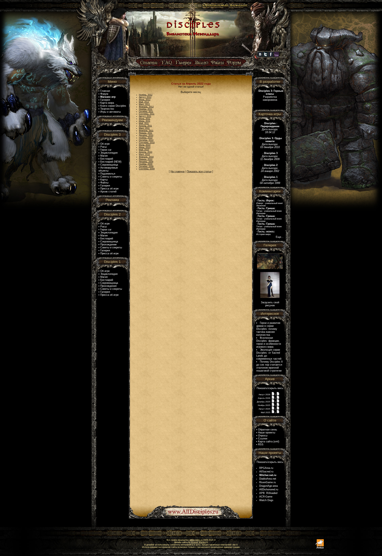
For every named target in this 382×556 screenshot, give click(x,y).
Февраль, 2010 (146, 157)
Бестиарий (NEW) (110, 161)
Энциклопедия (109, 152)
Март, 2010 (144, 154)
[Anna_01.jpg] (270, 297)
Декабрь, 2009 (146, 161)
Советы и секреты (111, 176)
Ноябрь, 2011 (145, 109)
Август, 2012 (145, 97)
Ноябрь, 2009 (145, 164)
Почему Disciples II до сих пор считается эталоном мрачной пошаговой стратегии (269, 366)
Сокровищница (109, 164)
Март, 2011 (144, 128)
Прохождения (108, 285)
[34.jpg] (270, 268)
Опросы (262, 435)
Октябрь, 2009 (146, 166)
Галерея (105, 99)
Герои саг (106, 149)
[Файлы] (217, 63)
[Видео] (201, 63)
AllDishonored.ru (268, 489)
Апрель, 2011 (145, 126)
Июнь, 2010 (144, 147)
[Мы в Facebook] (270, 56)
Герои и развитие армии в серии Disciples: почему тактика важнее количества (268, 328)
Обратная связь (267, 429)
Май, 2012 (144, 102)
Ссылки (262, 438)
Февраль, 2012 (146, 106)
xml (276, 441)
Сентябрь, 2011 (146, 114)
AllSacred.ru (266, 471)
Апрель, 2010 (145, 152)
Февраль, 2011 (146, 130)
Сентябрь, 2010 (147, 142)
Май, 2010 (144, 149)
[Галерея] (183, 63)
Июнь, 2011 (144, 121)
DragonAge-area (268, 485)
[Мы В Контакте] (260, 56)
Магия (104, 155)
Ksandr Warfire (198, 542)
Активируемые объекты (108, 169)
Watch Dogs (266, 500)
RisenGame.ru (267, 482)
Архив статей (108, 191)
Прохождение (108, 244)
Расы (103, 146)
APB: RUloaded (268, 493)
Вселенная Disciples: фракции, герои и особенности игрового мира (268, 342)
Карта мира (107, 102)
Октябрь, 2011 (146, 111)
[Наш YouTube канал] (276, 56)
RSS (260, 444)
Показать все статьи (199, 171)
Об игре (105, 143)
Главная (105, 90)
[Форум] (233, 63)
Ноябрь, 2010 (145, 138)
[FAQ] (166, 63)
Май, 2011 (144, 123)
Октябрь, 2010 (146, 140)
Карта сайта (265, 441)
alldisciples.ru (196, 540)
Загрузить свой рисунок (270, 304)
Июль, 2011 (144, 118)
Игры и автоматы (110, 111)
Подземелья (107, 173)
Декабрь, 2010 (146, 135)
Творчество (107, 108)
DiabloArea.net (267, 478)
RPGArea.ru (266, 467)
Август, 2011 (145, 116)
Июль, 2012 (144, 99)
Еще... (280, 236)
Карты (104, 179)
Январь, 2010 (145, 159)
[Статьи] (149, 63)
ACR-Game (265, 496)
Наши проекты (266, 432)
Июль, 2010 (144, 145)
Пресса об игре (109, 188)
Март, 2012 (144, 104)
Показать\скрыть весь (270, 388)
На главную (178, 171)
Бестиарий (106, 158)
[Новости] (273, 394)
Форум (104, 93)
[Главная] (192, 57)
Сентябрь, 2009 (147, 169)
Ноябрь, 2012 (145, 95)
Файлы (104, 182)
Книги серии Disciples (113, 105)
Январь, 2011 (145, 133)
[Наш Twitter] (265, 56)
